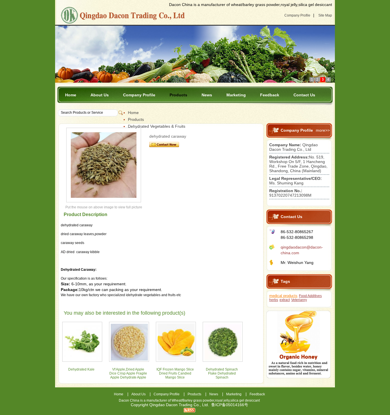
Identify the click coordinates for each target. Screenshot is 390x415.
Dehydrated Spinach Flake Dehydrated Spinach (222, 373)
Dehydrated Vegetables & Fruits (156, 126)
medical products (283, 296)
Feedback (269, 95)
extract (285, 300)
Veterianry (299, 300)
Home (70, 95)
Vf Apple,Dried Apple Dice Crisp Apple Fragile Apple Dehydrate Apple (128, 373)
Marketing (236, 95)
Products (178, 95)
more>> (323, 130)
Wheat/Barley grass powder (193, 400)
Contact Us (304, 95)
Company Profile (297, 15)
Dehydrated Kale (81, 369)
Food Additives (310, 296)
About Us (100, 95)
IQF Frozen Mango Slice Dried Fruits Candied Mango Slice (175, 373)
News (207, 95)
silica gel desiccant (245, 400)
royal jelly (222, 400)
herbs (273, 300)
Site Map (325, 15)
